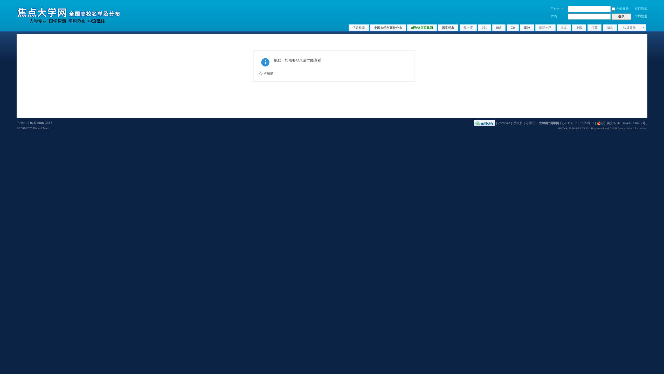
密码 (554, 16)
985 (499, 28)
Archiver (504, 123)
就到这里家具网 (422, 28)
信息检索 (358, 28)
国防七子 (545, 28)
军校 (527, 28)
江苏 (594, 28)
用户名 (555, 9)
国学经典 (448, 28)
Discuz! (39, 123)
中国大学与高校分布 (388, 28)
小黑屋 (530, 123)
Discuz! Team (41, 128)
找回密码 (641, 9)
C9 (513, 28)
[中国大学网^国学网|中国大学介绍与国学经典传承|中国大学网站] (68, 14)
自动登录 (622, 9)
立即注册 (641, 16)
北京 (564, 28)
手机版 (518, 123)
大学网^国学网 (549, 123)
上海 (579, 28)
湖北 (610, 28)
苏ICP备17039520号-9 (578, 123)
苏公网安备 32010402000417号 (623, 123)
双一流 (468, 28)
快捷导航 (629, 28)
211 (484, 28)
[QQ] (484, 123)
